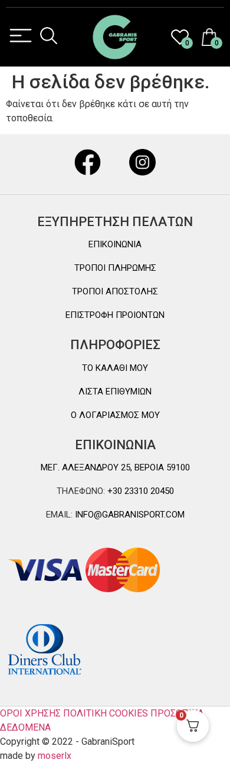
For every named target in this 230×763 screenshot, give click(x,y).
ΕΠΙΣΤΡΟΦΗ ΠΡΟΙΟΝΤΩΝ (115, 315)
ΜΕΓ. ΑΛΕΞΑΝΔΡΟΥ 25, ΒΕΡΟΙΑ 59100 (115, 467)
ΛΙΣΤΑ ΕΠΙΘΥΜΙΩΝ (115, 391)
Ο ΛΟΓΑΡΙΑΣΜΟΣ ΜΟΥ (115, 415)
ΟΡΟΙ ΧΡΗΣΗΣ (30, 713)
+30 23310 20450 (139, 491)
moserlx (54, 755)
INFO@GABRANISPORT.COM (129, 514)
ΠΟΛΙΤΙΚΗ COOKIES (105, 713)
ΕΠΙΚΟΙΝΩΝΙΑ (115, 244)
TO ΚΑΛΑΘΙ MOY (115, 368)
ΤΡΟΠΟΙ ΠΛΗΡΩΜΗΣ (115, 268)
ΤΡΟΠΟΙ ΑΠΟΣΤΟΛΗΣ (115, 291)
